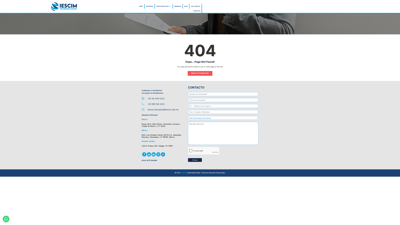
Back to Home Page (201, 73)
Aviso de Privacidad (149, 160)
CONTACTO (196, 11)
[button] (6, 219)
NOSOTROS (149, 6)
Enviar (194, 160)
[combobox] (190, 106)
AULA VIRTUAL (195, 6)
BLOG (186, 6)
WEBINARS (177, 6)
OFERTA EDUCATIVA (162, 6)
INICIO (141, 6)
